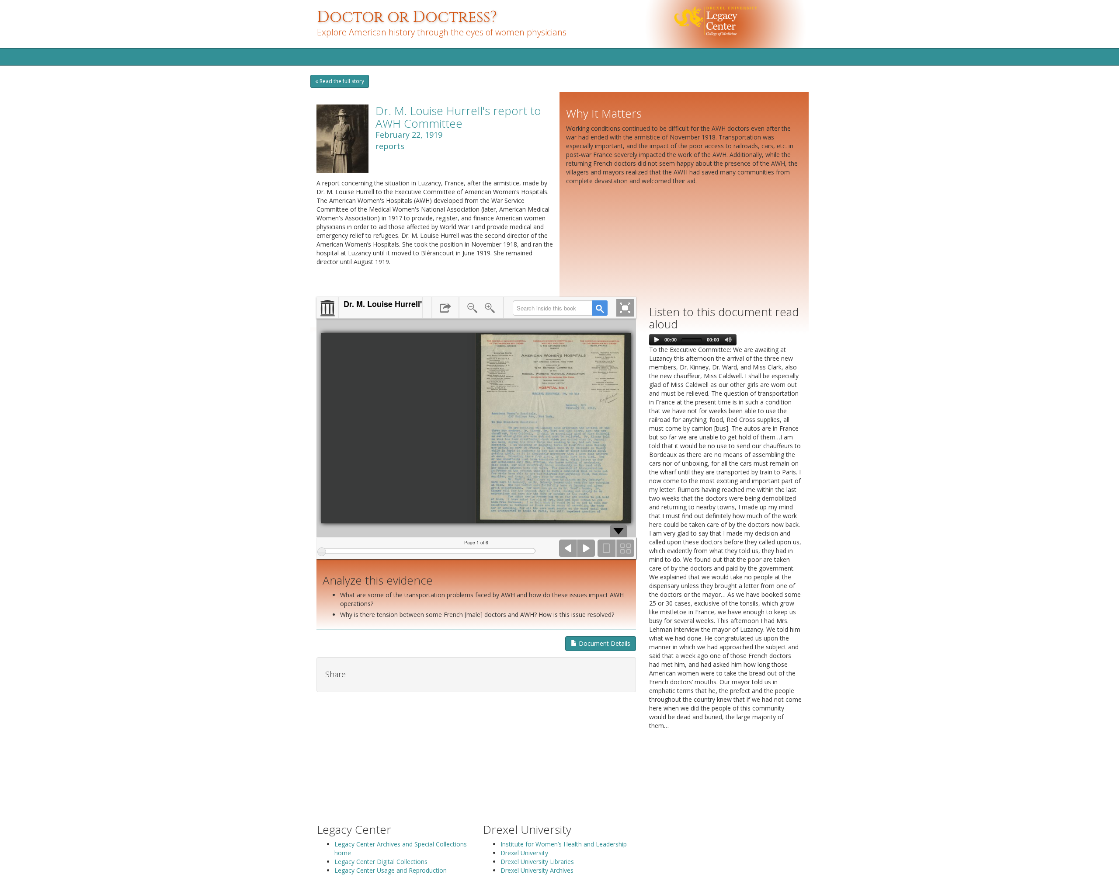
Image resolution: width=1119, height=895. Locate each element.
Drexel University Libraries (537, 861)
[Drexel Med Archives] (738, 23)
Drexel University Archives (536, 870)
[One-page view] (607, 548)
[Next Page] (586, 548)
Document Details (603, 643)
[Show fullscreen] (625, 308)
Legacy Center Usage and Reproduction (390, 870)
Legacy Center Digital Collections (380, 861)
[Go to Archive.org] (327, 308)
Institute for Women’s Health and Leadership (563, 844)
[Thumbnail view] (625, 548)
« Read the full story (339, 81)
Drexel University (524, 853)
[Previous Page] (568, 548)
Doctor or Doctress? (407, 17)
